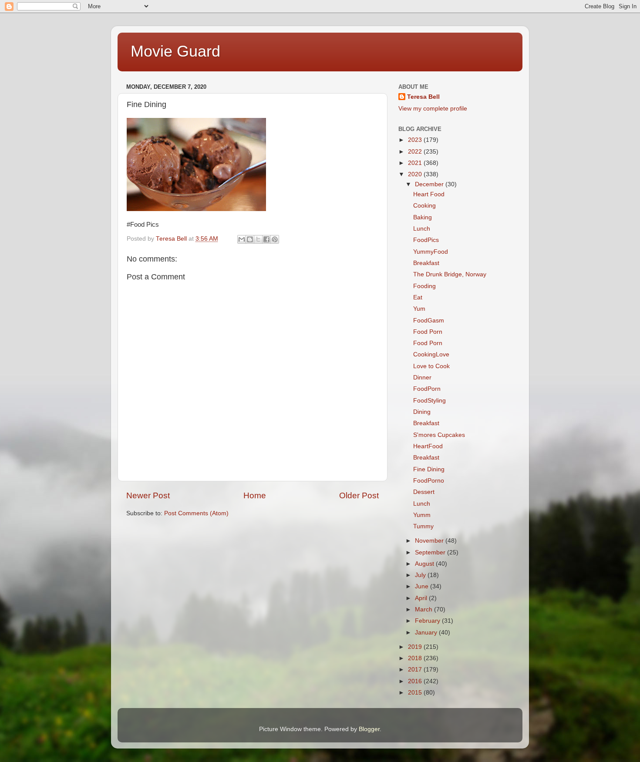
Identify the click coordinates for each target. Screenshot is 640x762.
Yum (419, 308)
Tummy (423, 526)
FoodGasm (428, 320)
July (421, 575)
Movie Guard (175, 51)
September (431, 552)
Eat (417, 297)
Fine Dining (429, 469)
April (422, 598)
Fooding (424, 286)
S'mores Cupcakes (439, 435)
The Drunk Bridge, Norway (449, 274)
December (430, 184)
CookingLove (431, 354)
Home (254, 495)
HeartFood (428, 446)
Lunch (421, 228)
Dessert (424, 492)
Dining (422, 412)
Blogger (369, 729)
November (430, 540)
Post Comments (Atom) (196, 513)
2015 (416, 692)
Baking (422, 217)
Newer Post (148, 495)
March (424, 609)
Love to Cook (431, 366)
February (428, 621)
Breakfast (426, 263)
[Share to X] (258, 239)
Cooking (424, 205)
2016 (416, 681)
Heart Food (429, 194)
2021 (416, 163)
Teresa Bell (423, 97)
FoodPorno (428, 480)
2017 (416, 669)
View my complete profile (432, 108)
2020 (416, 174)
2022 (416, 151)
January (427, 632)
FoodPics (426, 240)
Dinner (422, 377)
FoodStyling (429, 400)
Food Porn (427, 332)
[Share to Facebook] (266, 239)
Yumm (422, 515)
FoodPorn (427, 389)
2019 (416, 647)
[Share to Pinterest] (274, 239)
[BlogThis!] (250, 239)
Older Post (359, 495)
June (422, 586)
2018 (416, 658)
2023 (416, 140)
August (425, 564)
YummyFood (430, 251)
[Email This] (241, 239)
